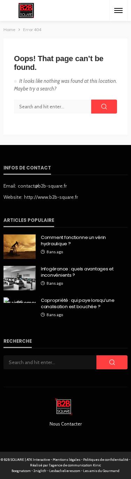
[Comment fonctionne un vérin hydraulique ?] (19, 246)
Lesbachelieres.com (64, 471)
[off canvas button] (118, 10)
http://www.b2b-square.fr (51, 197)
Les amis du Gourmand (101, 471)
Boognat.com (21, 471)
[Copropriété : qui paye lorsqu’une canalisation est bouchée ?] (19, 300)
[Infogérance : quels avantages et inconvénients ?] (19, 278)
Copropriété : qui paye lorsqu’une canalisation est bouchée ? (77, 303)
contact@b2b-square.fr (42, 186)
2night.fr (40, 471)
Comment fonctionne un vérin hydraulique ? (73, 240)
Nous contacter (66, 424)
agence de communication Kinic (76, 465)
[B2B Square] (26, 11)
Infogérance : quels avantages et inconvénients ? (77, 272)
